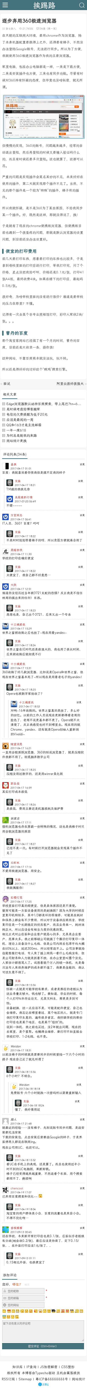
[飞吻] (35, 1311)
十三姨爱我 (18, 624)
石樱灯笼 (16, 897)
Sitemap (25, 1379)
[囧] (4, 1316)
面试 (6, 384)
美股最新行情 (24, 497)
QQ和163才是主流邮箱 (23, 425)
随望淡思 (16, 744)
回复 (82, 464)
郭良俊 (15, 783)
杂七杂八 (11, 28)
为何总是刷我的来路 (21, 436)
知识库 (17, 1367)
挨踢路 (44, 5)
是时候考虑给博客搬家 (23, 409)
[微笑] (26, 1311)
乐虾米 (15, 862)
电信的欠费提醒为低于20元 (27, 414)
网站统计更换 (16, 441)
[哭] (12, 1316)
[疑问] (4, 1311)
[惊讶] (40, 1311)
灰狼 (18, 481)
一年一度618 (16, 430)
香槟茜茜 (16, 1228)
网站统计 (78, 1379)
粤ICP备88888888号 (51, 1379)
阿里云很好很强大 (70, 384)
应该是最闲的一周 (19, 420)
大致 (13, 585)
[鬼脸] (22, 1311)
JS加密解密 (48, 1367)
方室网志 (16, 515)
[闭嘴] (17, 1311)
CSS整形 (68, 1367)
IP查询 (31, 1367)
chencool (17, 1188)
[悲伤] (13, 1311)
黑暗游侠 (16, 550)
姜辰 (13, 464)
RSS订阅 (8, 1379)
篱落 (70, 1373)
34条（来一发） (49, 28)
